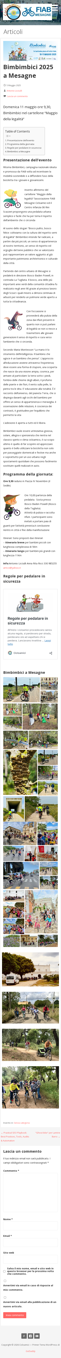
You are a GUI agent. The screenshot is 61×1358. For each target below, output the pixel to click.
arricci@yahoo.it (12, 567)
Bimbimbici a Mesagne (18, 151)
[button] (55, 6)
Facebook (30, 1336)
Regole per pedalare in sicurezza (24, 147)
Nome (8, 1219)
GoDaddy (30, 1351)
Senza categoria (22, 1122)
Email (7, 1235)
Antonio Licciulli (14, 90)
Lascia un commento (17, 96)
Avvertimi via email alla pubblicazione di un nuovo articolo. (29, 1304)
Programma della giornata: (21, 144)
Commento (11, 1170)
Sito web (8, 1252)
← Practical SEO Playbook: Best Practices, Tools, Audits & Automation (15, 1136)
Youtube (37, 1336)
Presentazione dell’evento (20, 140)
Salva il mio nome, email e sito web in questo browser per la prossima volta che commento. (30, 1271)
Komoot (24, 1336)
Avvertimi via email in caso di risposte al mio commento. (28, 1287)
